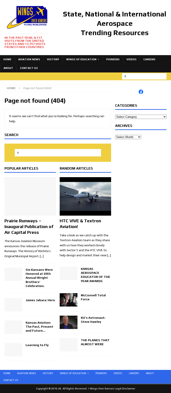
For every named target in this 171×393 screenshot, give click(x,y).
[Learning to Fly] (13, 354)
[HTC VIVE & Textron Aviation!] (85, 213)
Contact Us (29, 68)
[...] (109, 255)
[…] (42, 256)
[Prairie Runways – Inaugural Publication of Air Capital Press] (30, 213)
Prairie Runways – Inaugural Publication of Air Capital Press (28, 226)
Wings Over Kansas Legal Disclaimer (112, 388)
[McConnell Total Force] (68, 304)
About (8, 68)
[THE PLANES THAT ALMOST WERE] (68, 349)
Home (7, 59)
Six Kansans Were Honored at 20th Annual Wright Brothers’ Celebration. (39, 278)
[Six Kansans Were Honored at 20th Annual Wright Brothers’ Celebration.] (13, 278)
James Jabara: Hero (40, 300)
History (53, 59)
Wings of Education (81, 59)
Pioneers (113, 59)
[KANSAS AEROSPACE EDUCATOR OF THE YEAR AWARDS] (68, 277)
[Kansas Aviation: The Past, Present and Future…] (13, 331)
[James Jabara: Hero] (13, 309)
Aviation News (29, 59)
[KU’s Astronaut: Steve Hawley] (68, 326)
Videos (131, 59)
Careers (149, 59)
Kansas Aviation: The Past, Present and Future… (39, 326)
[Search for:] (144, 76)
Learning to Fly (37, 345)
